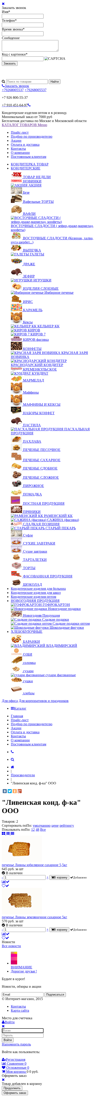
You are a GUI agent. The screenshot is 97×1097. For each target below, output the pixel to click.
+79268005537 (13, 90)
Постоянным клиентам (28, 157)
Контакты (18, 148)
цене (55, 825)
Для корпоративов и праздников (44, 701)
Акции (16, 140)
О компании (20, 153)
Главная (17, 716)
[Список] (8, 833)
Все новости (11, 946)
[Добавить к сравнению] (5, 882)
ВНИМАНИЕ (21, 967)
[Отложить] (5, 886)
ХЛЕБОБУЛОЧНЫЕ (26, 631)
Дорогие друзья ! (24, 971)
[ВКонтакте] (5, 791)
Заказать (10, 63)
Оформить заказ (15, 1093)
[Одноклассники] (15, 791)
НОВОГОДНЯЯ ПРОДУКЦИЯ (35, 601)
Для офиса (10, 701)
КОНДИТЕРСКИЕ (25, 168)
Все (43, 829)
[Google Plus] (20, 791)
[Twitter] (10, 791)
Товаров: (8, 821)
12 (33, 829)
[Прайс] (12, 833)
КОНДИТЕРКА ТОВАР (29, 164)
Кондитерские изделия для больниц (38, 588)
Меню (42, 125)
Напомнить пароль (16, 1044)
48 (37, 829)
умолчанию (42, 825)
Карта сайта (20, 1010)
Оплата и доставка (25, 144)
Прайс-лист (20, 132)
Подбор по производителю (31, 136)
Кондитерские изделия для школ (36, 593)
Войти (8, 1040)
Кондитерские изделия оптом (33, 597)
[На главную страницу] (12, 767)
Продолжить (12, 1088)
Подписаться (55, 994)
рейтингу (67, 825)
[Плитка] (4, 833)
